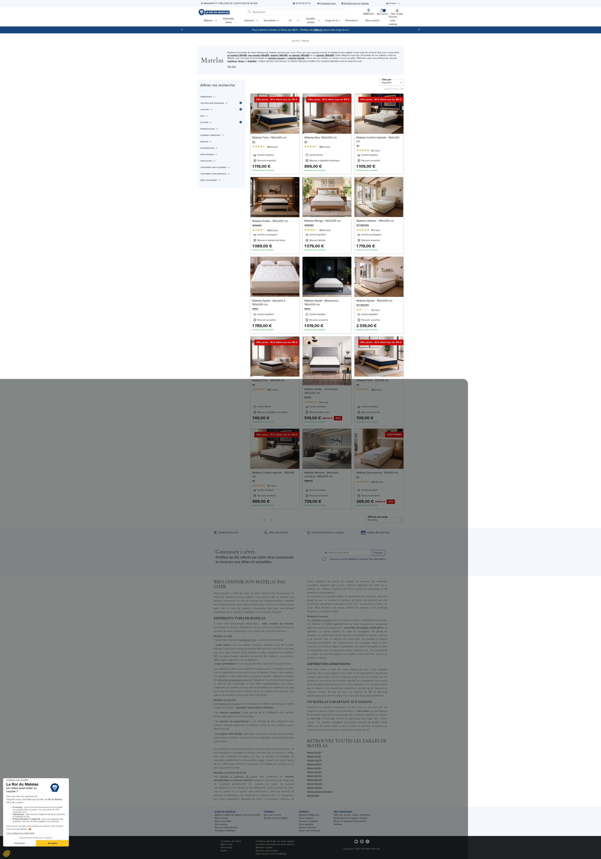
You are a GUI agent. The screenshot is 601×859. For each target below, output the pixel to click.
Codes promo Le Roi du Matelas (271, 853)
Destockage (226, 847)
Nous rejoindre (306, 824)
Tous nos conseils (272, 815)
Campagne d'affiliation (225, 830)
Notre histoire (221, 818)
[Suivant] (419, 29)
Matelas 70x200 (314, 760)
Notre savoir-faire (223, 821)
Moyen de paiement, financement (350, 821)
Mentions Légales (264, 847)
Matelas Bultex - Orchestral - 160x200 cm (321, 391)
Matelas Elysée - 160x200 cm (374, 301)
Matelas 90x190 (314, 768)
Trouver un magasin (308, 821)
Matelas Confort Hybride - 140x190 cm (273, 474)
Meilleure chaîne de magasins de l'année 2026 (237, 815)
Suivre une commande (310, 830)
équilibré (252, 61)
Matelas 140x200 (314, 779)
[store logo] (214, 12)
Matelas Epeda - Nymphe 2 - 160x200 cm (269, 302)
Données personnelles (267, 850)
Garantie (338, 824)
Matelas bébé (313, 795)
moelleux (232, 61)
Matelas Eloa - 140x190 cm (268, 380)
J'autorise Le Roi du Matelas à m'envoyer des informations (357, 559)
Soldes (224, 850)
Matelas (208, 20)
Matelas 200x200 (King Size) (320, 791)
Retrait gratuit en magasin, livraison (351, 818)
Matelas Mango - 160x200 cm (322, 221)
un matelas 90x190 (237, 55)
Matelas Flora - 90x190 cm (372, 380)
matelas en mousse (229, 704)
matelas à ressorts (321, 620)
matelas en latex (248, 640)
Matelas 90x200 (314, 772)
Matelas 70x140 (314, 756)
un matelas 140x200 (299, 55)
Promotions (352, 20)
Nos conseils (372, 20)
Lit (290, 20)
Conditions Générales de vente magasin (275, 841)
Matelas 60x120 (314, 752)
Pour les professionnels (226, 827)
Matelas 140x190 (314, 775)
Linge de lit (331, 20)
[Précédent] (181, 29)
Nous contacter (306, 818)
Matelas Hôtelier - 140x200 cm (375, 221)
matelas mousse (276, 58)
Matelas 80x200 (314, 764)
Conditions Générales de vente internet (275, 844)
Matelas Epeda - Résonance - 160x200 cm (322, 302)
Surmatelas (270, 20)
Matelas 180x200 (314, 787)
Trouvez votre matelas (392, 20)
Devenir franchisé (307, 827)
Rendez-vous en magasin (276, 818)
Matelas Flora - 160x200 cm (269, 137)
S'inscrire (378, 552)
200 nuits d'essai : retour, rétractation (352, 815)
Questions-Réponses (309, 815)
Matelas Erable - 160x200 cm (270, 221)
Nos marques (221, 824)
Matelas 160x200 (314, 783)
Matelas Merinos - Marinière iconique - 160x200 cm (321, 474)
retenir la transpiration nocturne (234, 680)
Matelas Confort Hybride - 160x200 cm (377, 139)
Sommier (249, 20)
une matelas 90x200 (258, 55)
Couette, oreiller (311, 20)
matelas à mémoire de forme (238, 776)
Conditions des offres (231, 841)
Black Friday (226, 844)
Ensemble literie (228, 20)
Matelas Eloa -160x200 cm (320, 137)
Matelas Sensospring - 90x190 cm (377, 473)
